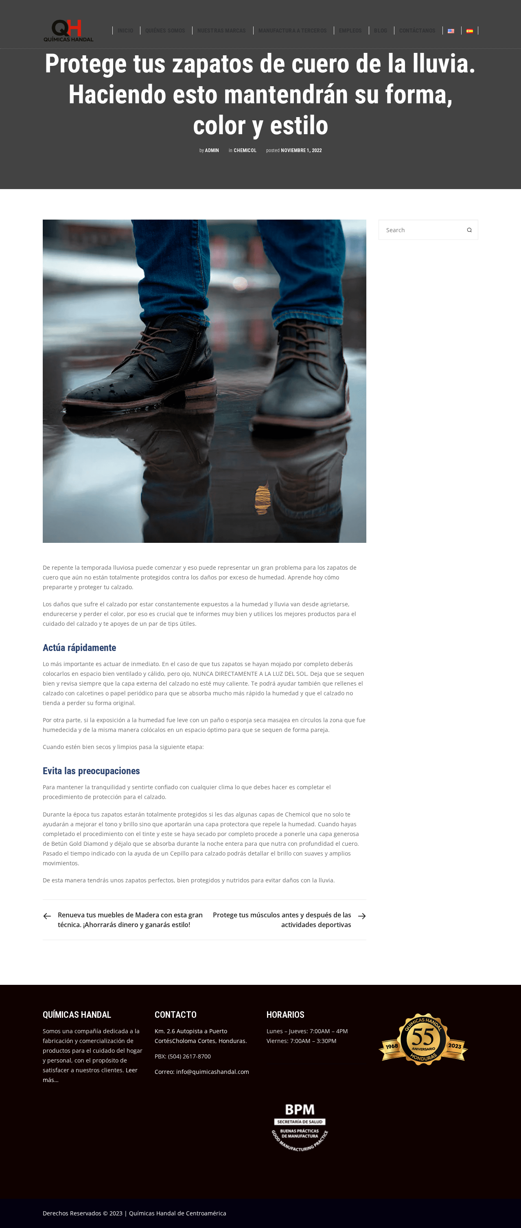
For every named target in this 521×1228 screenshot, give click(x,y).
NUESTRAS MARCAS (221, 30)
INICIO (125, 30)
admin (212, 150)
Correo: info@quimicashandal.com (202, 1072)
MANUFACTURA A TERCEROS (292, 30)
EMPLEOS (350, 30)
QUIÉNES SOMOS (165, 30)
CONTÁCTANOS (417, 30)
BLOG (380, 30)
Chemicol (245, 150)
